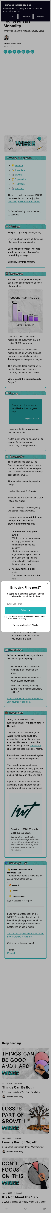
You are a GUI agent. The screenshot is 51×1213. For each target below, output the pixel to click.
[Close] (47, 584)
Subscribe (25, 610)
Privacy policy (21, 618)
